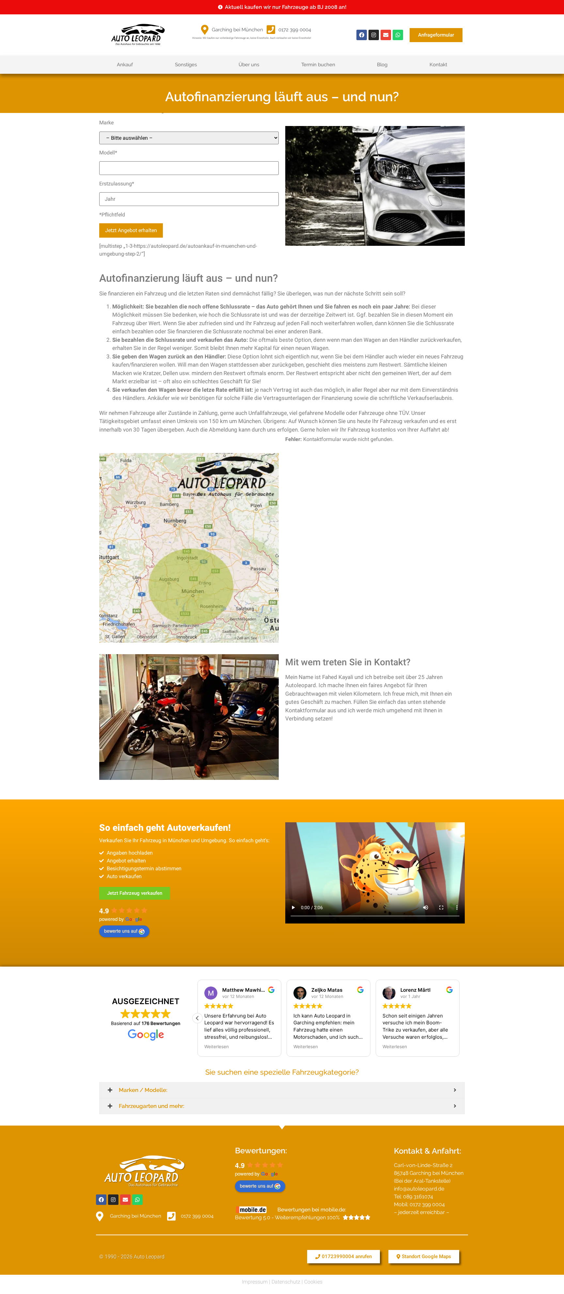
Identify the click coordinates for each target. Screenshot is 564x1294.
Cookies (313, 1282)
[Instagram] (373, 35)
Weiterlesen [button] (216, 1046)
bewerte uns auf (120, 930)
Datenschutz (286, 1282)
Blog (382, 65)
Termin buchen (318, 65)
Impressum (255, 1282)
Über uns (249, 65)
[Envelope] (386, 35)
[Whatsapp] (398, 35)
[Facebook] (361, 35)
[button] (197, 1018)
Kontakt (438, 65)
